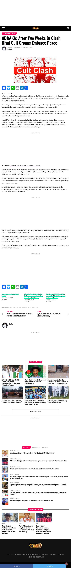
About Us (45, 554)
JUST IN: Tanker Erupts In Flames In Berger (25, 165)
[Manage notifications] (66, 563)
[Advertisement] (35, 13)
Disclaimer (61, 554)
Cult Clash (23, 307)
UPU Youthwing (34, 307)
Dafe (10, 49)
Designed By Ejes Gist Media (36, 557)
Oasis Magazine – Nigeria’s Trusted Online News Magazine (23, 554)
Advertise (53, 554)
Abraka (15, 307)
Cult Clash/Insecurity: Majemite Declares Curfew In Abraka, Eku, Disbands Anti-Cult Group (33, 296)
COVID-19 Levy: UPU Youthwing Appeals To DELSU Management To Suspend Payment (55, 296)
